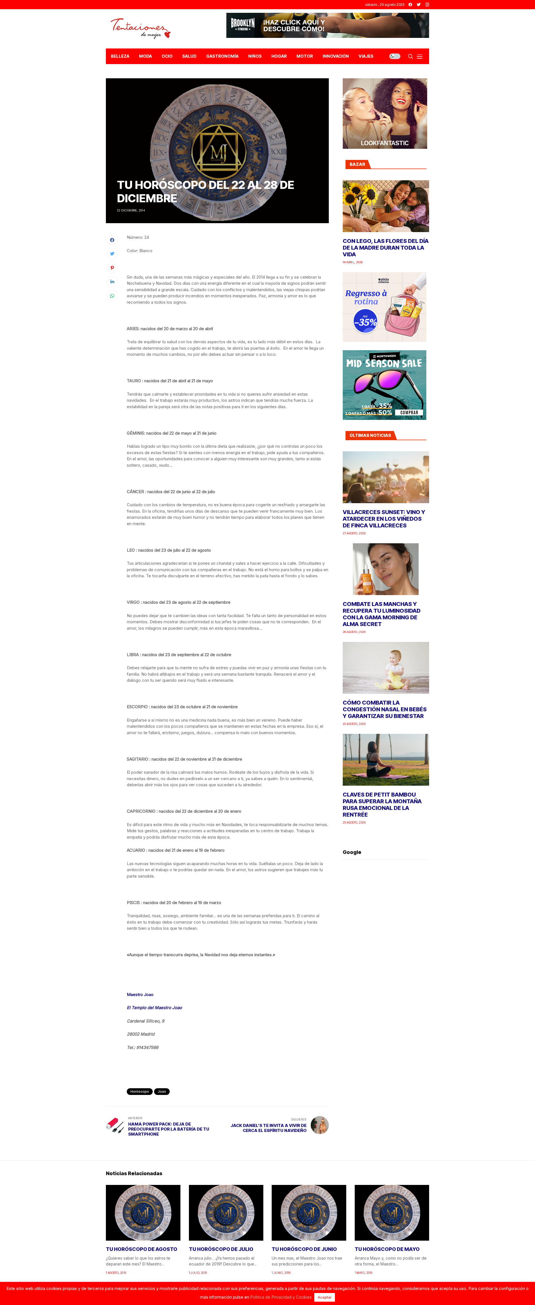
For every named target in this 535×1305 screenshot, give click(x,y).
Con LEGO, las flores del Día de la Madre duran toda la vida (386, 248)
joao (162, 1091)
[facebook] (410, 4)
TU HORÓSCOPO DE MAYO (387, 1249)
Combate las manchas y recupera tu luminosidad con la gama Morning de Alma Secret (381, 614)
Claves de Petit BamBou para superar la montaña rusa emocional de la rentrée (382, 804)
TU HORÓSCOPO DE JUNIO (304, 1249)
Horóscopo (139, 1091)
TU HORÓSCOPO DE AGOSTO (141, 1249)
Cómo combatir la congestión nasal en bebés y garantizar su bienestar (385, 709)
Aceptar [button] (325, 1297)
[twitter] (419, 4)
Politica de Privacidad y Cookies (281, 1297)
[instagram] (427, 4)
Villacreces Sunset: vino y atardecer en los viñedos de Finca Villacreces (384, 519)
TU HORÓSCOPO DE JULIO (221, 1249)
